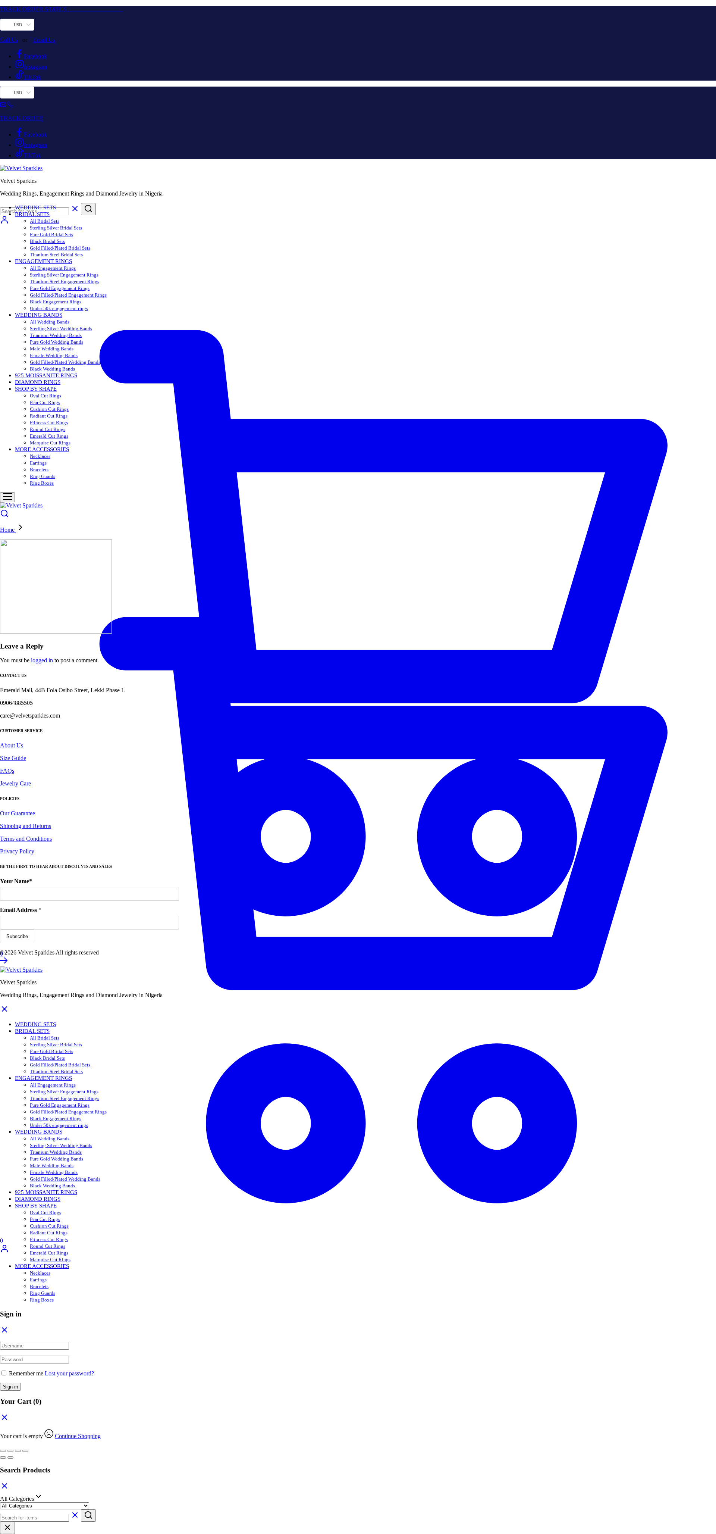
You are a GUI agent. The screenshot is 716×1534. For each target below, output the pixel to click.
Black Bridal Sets (47, 241)
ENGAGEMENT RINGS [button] (43, 261)
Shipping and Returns (25, 826)
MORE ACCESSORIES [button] (42, 449)
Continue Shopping (78, 1436)
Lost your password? (69, 1373)
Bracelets (39, 469)
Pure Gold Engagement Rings (60, 288)
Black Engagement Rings (55, 301)
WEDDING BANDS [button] (38, 315)
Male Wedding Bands (51, 349)
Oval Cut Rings (45, 396)
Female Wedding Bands (54, 355)
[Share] (18, 1451)
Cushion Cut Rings (49, 409)
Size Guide (13, 758)
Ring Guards (42, 476)
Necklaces (40, 456)
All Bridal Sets (44, 221)
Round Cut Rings (47, 429)
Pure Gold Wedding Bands (56, 342)
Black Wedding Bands (52, 369)
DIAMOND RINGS (37, 382)
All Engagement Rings (53, 268)
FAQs (7, 771)
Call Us (9, 40)
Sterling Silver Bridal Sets (56, 228)
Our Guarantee (17, 813)
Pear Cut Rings (45, 402)
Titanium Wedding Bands (56, 335)
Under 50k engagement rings (59, 308)
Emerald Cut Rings (49, 436)
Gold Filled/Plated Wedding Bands (65, 362)
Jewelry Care (15, 783)
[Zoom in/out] (3, 1451)
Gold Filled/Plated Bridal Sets (60, 248)
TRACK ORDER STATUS (61, 9)
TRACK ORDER (21, 118)
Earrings (38, 463)
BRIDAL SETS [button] (32, 214)
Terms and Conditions (26, 838)
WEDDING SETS (35, 207)
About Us (11, 745)
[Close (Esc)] (25, 1451)
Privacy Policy (17, 851)
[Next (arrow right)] (10, 1457)
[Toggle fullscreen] (10, 1451)
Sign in (10, 1387)
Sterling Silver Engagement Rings (64, 275)
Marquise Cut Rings (50, 443)
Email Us (44, 40)
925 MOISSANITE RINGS (46, 375)
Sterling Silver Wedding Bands (61, 328)
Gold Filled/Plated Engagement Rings (68, 295)
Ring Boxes (42, 483)
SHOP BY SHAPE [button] (36, 389)
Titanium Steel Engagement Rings (64, 281)
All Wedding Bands (49, 322)
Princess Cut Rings (49, 422)
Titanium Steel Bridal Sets (56, 254)
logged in (42, 660)
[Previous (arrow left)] (3, 1457)
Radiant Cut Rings (48, 416)
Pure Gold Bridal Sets (51, 234)
